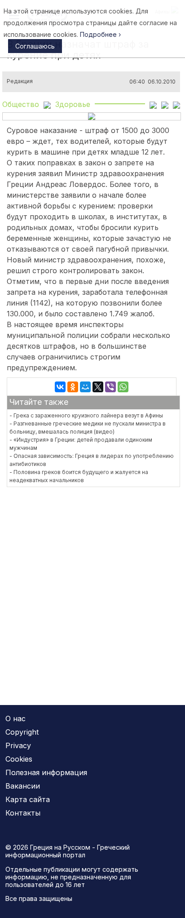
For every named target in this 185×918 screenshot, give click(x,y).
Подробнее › (100, 34)
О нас (15, 718)
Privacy (18, 745)
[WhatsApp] (123, 386)
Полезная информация (46, 772)
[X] (97, 386)
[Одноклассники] (72, 386)
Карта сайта (27, 799)
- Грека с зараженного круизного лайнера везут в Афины (86, 415)
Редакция (20, 81)
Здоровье (72, 104)
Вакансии (22, 785)
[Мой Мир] (85, 386)
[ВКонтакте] (60, 386)
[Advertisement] (92, 590)
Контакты (22, 812)
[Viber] (110, 386)
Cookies (18, 758)
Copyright (22, 731)
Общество (20, 104)
